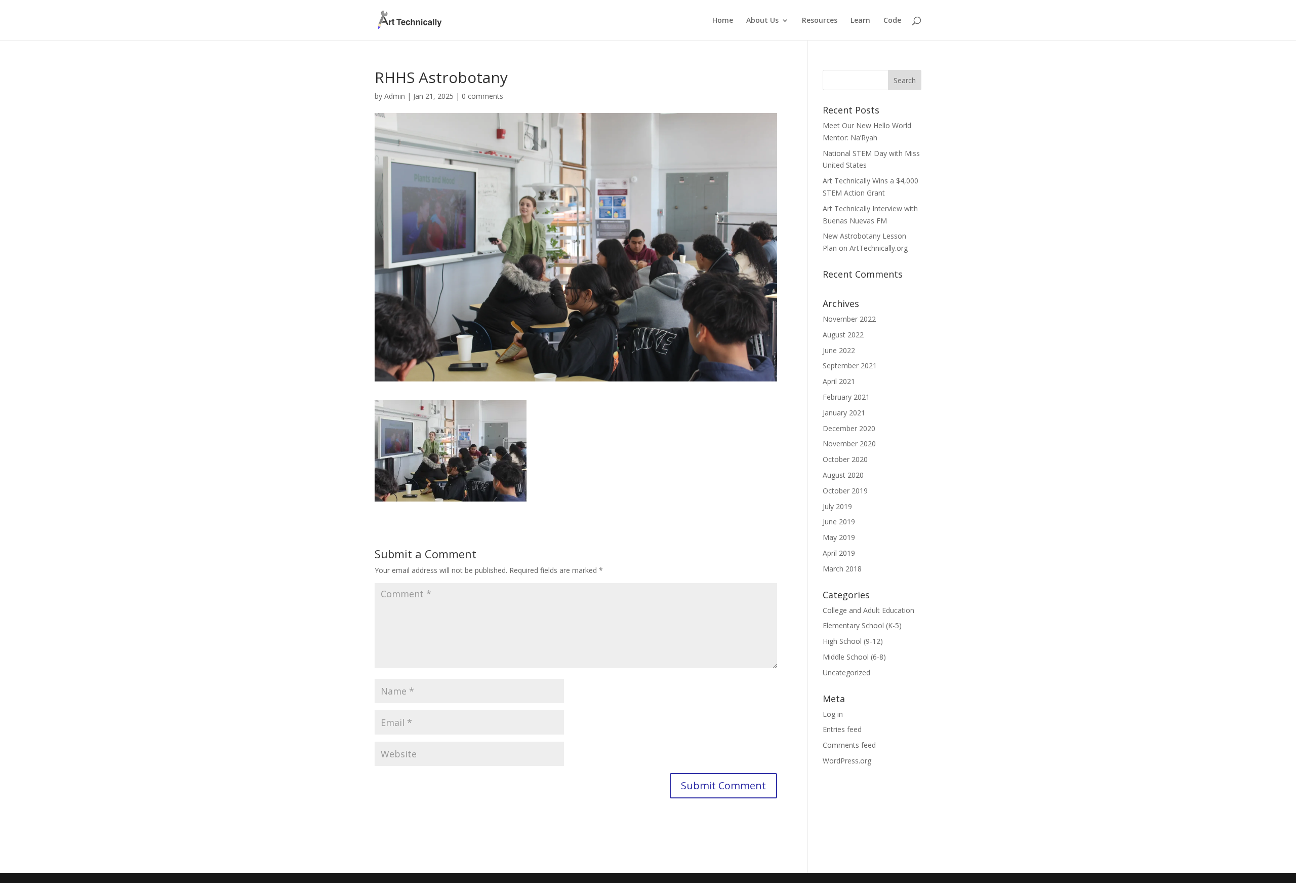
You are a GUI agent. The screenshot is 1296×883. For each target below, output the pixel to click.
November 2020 (849, 443)
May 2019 (839, 537)
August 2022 (843, 334)
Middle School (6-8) (854, 657)
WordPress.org (847, 760)
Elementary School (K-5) (862, 625)
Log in (833, 714)
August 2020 (843, 475)
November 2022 (849, 319)
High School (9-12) (853, 641)
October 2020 (845, 459)
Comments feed (849, 745)
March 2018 (842, 568)
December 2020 (849, 428)
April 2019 (839, 553)
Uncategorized (846, 672)
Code (892, 21)
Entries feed (842, 729)
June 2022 (839, 350)
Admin (394, 96)
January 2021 (844, 412)
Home (722, 21)
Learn (860, 21)
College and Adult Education (868, 610)
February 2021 (846, 397)
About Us (762, 21)
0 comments (482, 96)
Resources (819, 21)
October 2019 (845, 490)
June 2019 (839, 521)
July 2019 (837, 506)
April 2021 (839, 381)
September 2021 (850, 365)
